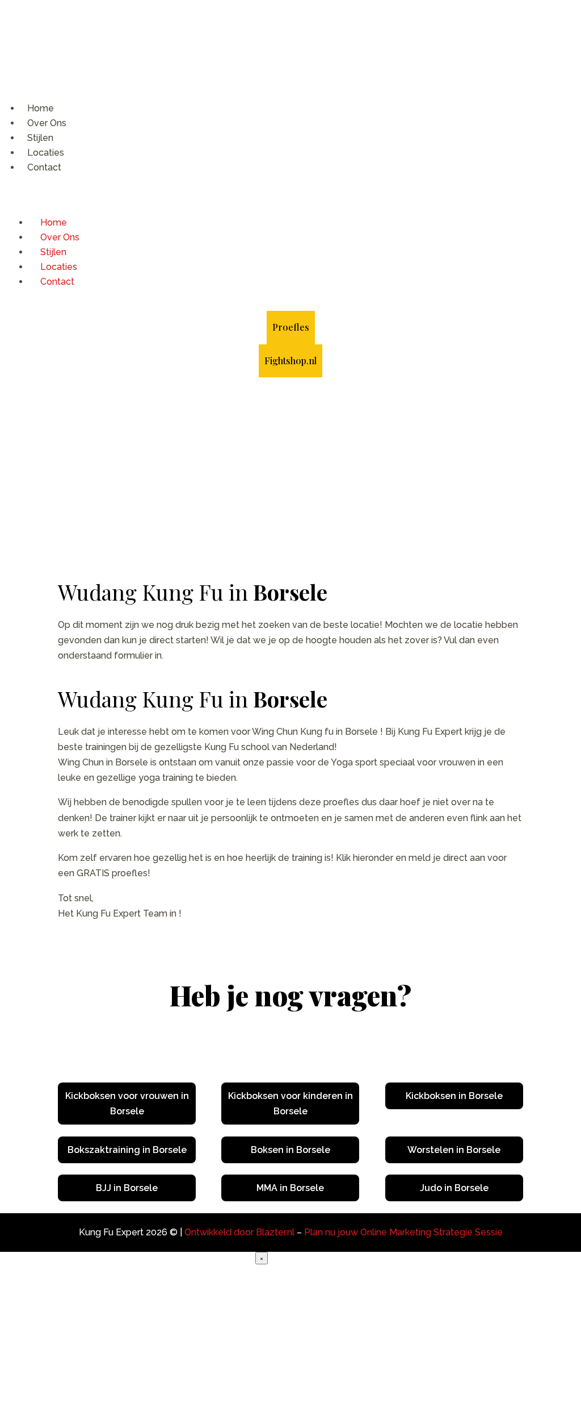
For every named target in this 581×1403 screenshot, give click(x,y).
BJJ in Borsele (127, 1188)
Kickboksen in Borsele (454, 1095)
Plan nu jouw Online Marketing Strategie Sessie (403, 1232)
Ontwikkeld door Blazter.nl (239, 1232)
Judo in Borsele (454, 1188)
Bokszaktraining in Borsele (127, 1149)
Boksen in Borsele (290, 1149)
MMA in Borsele (290, 1188)
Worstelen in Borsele (453, 1149)
